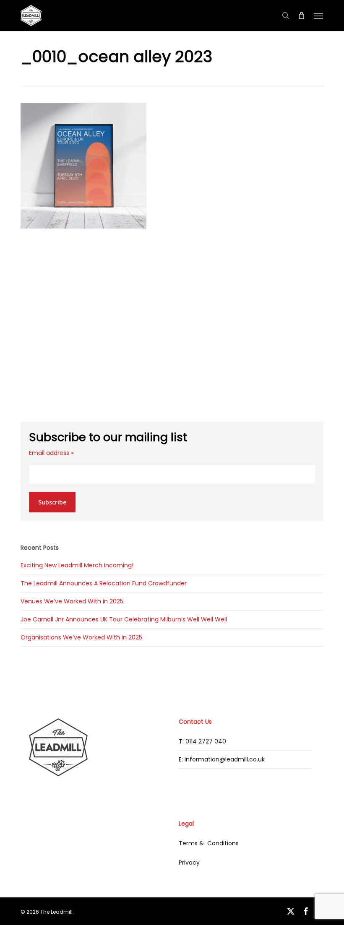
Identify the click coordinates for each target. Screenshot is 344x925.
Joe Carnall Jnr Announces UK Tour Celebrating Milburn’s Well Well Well (124, 619)
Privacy (189, 862)
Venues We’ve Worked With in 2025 (72, 601)
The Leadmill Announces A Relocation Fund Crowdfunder (104, 583)
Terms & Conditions (209, 843)
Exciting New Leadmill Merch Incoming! (77, 565)
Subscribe (52, 502)
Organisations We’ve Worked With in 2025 (81, 637)
